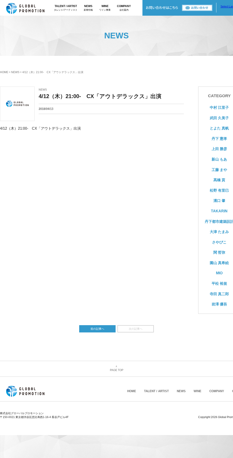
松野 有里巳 (219, 190)
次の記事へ (135, 328)
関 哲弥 (219, 252)
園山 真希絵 (219, 263)
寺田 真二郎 (219, 294)
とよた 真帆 (219, 128)
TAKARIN (219, 211)
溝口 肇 (219, 201)
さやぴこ (219, 242)
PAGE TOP (116, 369)
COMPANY (124, 8)
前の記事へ (97, 328)
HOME (4, 72)
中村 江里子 (219, 107)
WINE (105, 8)
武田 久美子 (219, 118)
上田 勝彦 (219, 149)
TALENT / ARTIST (65, 8)
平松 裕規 (219, 283)
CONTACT (179, 8)
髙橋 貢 (219, 180)
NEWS (88, 8)
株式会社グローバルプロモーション (30, 8)
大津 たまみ (219, 232)
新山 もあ (219, 159)
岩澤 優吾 (219, 304)
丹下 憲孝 (219, 139)
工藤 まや (219, 170)
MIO (219, 273)
